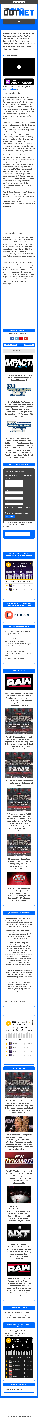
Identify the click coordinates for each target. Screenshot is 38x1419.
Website (7, 501)
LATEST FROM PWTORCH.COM (19, 913)
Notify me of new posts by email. (17, 513)
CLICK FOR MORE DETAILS (15, 651)
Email (6, 496)
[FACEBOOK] (17, 2)
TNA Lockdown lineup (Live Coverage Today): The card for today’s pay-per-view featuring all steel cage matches (19, 863)
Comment (8, 478)
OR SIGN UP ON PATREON (14, 658)
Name (6, 490)
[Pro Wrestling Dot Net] (19, 11)
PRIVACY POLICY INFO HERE (19, 333)
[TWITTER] (14, 2)
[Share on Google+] (26, 338)
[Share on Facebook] (12, 338)
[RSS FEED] (20, 2)
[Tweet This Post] (17, 338)
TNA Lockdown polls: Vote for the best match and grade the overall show (19, 783)
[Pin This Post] (21, 338)
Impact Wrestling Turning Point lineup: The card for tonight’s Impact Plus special (19, 377)
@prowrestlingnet (10, 89)
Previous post (11, 345)
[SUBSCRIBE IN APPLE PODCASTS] (19, 84)
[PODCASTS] (23, 2)
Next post (28, 345)
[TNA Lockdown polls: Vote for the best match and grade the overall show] (19, 776)
